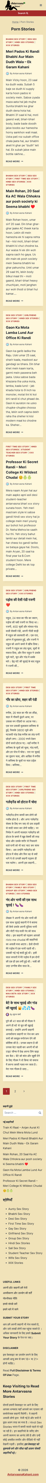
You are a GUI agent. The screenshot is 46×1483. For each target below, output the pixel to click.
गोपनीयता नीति (10, 1298)
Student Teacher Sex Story (25, 1253)
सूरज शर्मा (17, 1014)
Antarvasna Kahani (22, 73)
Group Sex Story (15, 890)
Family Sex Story (24, 887)
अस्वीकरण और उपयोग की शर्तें (17, 1293)
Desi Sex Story (14, 315)
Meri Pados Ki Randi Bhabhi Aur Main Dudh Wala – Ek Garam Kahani (23, 1143)
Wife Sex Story (17, 1257)
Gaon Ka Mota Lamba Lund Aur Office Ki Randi (19, 332)
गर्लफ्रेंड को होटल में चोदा (21, 802)
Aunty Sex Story (18, 1208)
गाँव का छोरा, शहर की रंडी (21, 700)
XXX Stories (12, 45)
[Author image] (7, 73)
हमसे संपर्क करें (10, 1303)
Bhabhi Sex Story (16, 39)
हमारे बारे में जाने (10, 1309)
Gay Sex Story (17, 1228)
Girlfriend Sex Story (20, 1233)
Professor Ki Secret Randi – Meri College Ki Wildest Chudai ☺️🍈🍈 (22, 1185)
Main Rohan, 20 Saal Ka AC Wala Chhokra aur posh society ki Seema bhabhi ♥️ (22, 1159)
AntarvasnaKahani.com (23, 1474)
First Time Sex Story (26, 179)
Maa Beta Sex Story (17, 993)
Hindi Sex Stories (24, 42)
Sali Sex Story (17, 1248)
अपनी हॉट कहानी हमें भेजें (15, 1287)
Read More (14, 161)
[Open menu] (41, 5)
